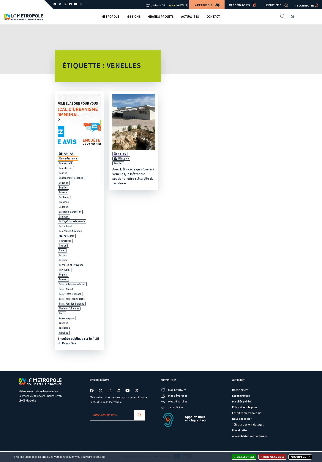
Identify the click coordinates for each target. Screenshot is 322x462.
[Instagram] (65, 4)
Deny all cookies (273, 456)
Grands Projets (161, 16)
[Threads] (80, 4)
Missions (134, 16)
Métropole (110, 16)
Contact (213, 16)
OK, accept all (245, 456)
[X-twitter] (60, 4)
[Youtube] (75, 4)
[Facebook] (54, 4)
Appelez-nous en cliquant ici (195, 418)
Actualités (190, 16)
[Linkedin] (70, 4)
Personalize (299, 456)
